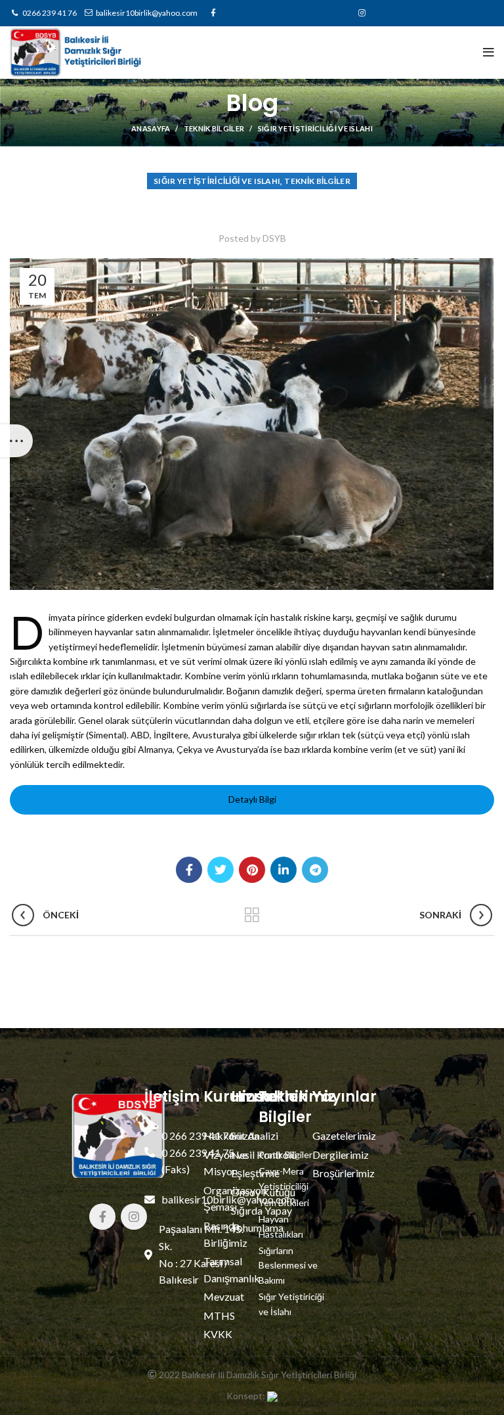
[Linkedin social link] (283, 870)
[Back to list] (252, 915)
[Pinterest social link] (252, 870)
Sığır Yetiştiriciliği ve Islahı (315, 128)
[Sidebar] (16, 440)
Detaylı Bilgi (252, 799)
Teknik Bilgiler (214, 128)
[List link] (237, 1269)
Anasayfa (150, 128)
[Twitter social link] (220, 870)
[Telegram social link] (315, 870)
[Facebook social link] (189, 870)
